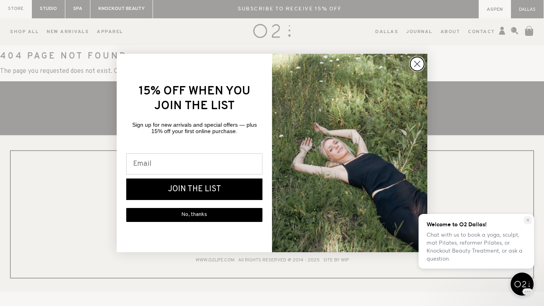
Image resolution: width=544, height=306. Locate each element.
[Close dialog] (417, 64)
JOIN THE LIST (194, 189)
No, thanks (194, 215)
